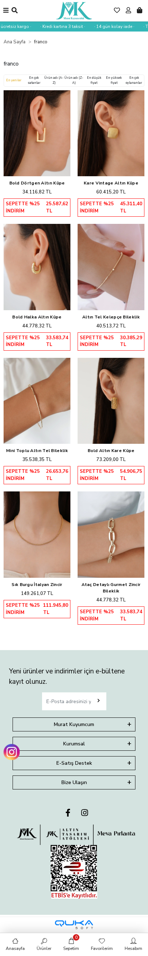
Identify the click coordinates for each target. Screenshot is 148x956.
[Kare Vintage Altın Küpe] (111, 133)
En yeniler (14, 80)
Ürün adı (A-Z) (54, 80)
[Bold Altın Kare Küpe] (111, 401)
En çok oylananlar (134, 80)
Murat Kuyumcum (74, 724)
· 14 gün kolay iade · (110, 26)
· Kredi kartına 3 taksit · (58, 26)
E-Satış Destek (74, 763)
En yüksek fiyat (114, 80)
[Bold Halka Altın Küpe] (37, 267)
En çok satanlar (34, 80)
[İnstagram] (84, 813)
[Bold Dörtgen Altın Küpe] (37, 133)
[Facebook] (67, 813)
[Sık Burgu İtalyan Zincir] (37, 534)
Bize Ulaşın (74, 782)
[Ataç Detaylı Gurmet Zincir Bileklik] (111, 534)
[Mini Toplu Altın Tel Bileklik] (37, 401)
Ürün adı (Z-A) (73, 80)
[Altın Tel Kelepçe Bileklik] (111, 267)
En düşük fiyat (94, 80)
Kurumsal (74, 743)
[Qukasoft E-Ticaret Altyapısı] (74, 924)
